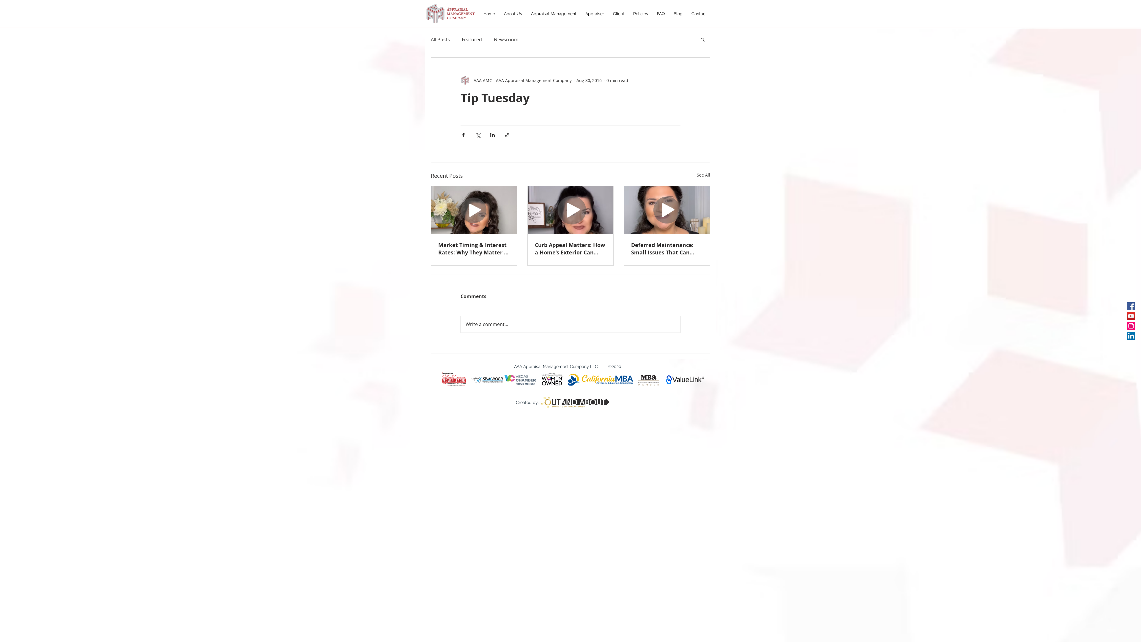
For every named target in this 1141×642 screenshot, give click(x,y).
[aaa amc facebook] (1131, 306)
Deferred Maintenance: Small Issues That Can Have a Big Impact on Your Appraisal (666, 248)
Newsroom (506, 39)
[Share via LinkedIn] (492, 135)
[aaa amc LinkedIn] (1131, 336)
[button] (702, 39)
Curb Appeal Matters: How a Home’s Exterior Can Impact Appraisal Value (570, 248)
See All (703, 175)
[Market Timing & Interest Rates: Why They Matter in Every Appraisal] (474, 210)
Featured (472, 39)
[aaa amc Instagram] (1131, 326)
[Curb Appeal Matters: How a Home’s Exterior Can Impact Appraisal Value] (571, 210)
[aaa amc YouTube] (1131, 316)
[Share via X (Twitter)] (478, 135)
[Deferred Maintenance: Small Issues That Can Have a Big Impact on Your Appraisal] (667, 210)
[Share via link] (507, 135)
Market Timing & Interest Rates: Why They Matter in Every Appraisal (473, 248)
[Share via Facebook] (463, 135)
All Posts (440, 39)
